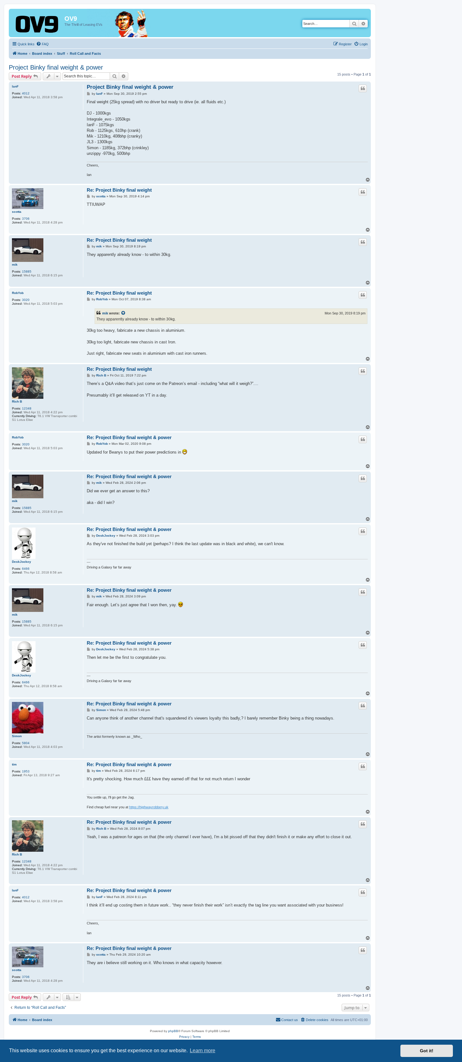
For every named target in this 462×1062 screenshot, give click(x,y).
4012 (26, 93)
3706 (26, 218)
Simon (17, 736)
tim (14, 764)
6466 (26, 568)
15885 (26, 271)
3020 (26, 300)
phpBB (173, 1031)
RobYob (18, 293)
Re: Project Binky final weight (119, 190)
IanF (15, 86)
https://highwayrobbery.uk (148, 807)
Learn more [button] (202, 1050)
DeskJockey (21, 561)
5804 (26, 743)
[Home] (37, 24)
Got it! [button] (426, 1050)
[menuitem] (42, 44)
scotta (16, 211)
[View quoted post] (123, 313)
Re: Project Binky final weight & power (129, 437)
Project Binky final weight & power (56, 67)
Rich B (17, 401)
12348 (26, 408)
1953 (26, 771)
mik (15, 264)
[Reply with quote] (363, 88)
